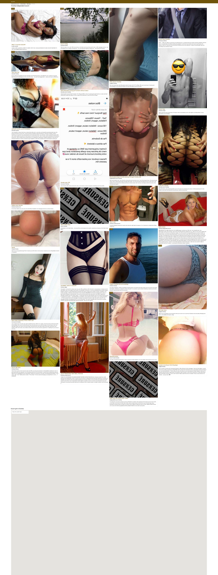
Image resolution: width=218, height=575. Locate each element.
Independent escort (15, 3)
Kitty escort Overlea (115, 82)
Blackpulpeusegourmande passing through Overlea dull (125, 177)
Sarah (13, 247)
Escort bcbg (64, 44)
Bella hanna (162, 227)
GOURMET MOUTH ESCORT (69, 285)
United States (23, 3)
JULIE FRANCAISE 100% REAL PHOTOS (72, 373)
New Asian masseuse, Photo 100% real (22, 320)
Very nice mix (15, 72)
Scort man (113, 222)
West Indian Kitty (65, 224)
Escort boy (162, 109)
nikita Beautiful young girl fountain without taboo (74, 90)
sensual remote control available (21, 129)
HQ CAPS (13, 1)
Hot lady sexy (163, 310)
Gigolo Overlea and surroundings (119, 284)
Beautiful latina (114, 356)
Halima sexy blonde (17, 205)
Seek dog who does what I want (119, 398)
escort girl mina (16, 367)
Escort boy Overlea (164, 39)
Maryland (29, 3)
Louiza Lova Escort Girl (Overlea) (168, 365)
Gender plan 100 (65, 182)
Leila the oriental (163, 185)
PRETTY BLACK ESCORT (19, 44)
